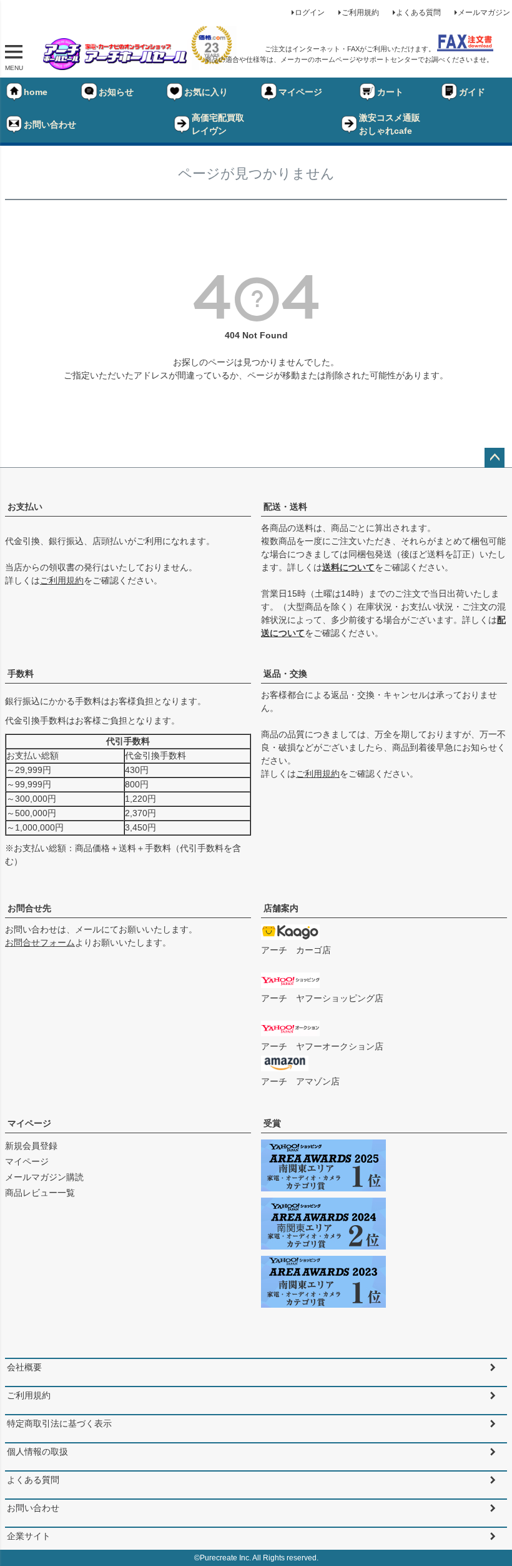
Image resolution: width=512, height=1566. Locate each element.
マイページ (300, 92)
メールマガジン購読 (44, 1177)
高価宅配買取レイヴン (218, 124)
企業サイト (29, 1536)
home (35, 92)
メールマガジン (484, 12)
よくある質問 (418, 12)
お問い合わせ (50, 124)
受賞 (272, 1123)
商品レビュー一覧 (40, 1193)
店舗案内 (280, 908)
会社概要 (24, 1367)
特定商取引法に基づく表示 (59, 1423)
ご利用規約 (360, 12)
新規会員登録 (31, 1146)
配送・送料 (285, 507)
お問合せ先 (29, 908)
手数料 (20, 674)
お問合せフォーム (40, 942)
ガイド (472, 92)
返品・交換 (285, 674)
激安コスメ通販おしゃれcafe (389, 124)
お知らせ (116, 92)
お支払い (24, 507)
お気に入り (206, 92)
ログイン (310, 12)
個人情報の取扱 (37, 1452)
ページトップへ (495, 458)
